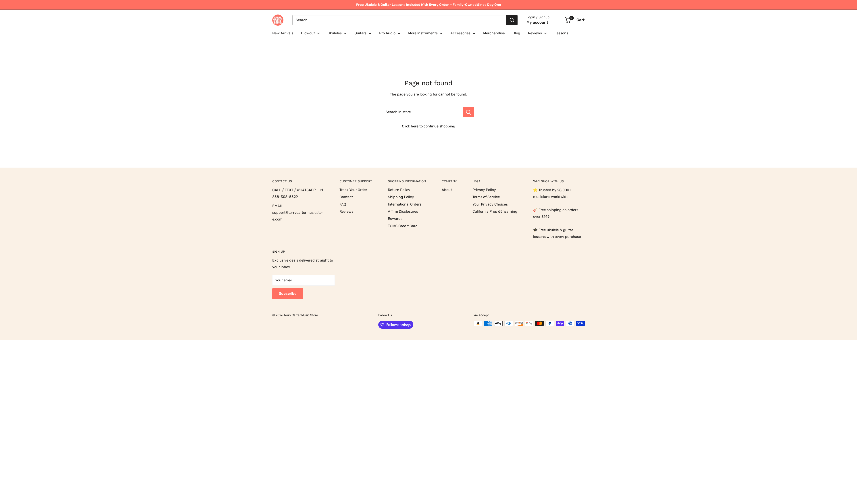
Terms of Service (486, 197)
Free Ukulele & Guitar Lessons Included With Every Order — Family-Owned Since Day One (428, 5)
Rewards (395, 218)
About (447, 190)
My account (537, 22)
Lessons (561, 33)
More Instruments (423, 33)
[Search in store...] (468, 112)
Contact (346, 197)
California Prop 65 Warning (494, 211)
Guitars (360, 33)
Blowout (308, 33)
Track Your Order (353, 190)
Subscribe (287, 293)
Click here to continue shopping (428, 126)
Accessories (460, 33)
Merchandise (494, 33)
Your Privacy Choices (490, 204)
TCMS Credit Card (403, 226)
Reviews (535, 33)
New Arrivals (282, 33)
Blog (516, 33)
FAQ (342, 204)
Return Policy (399, 190)
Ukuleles (335, 33)
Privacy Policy (484, 190)
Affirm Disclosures (403, 211)
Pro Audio (387, 33)
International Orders (404, 204)
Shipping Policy (401, 197)
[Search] (512, 20)
